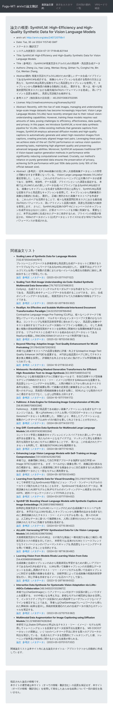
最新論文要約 (47, 6)
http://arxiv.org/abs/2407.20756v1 (46, 37)
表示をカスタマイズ (64, 6)
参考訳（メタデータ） (34, 277)
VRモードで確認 (101, 6)
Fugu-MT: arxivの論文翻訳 (20, 6)
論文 (18, 277)
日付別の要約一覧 (83, 6)
